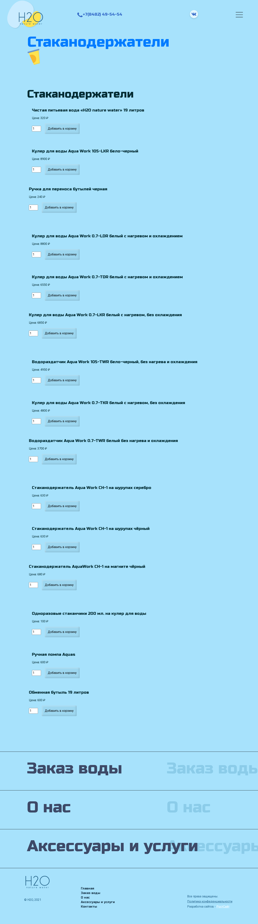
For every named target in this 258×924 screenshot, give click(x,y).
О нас (85, 897)
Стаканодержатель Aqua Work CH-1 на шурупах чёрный (91, 528)
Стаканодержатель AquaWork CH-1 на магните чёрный (87, 566)
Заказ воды (90, 893)
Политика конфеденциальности (209, 901)
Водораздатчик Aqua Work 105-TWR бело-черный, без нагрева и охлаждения (114, 361)
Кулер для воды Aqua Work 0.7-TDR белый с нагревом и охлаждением (107, 276)
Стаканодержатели (98, 42)
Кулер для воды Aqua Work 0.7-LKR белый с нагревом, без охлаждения (105, 314)
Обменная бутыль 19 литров (59, 692)
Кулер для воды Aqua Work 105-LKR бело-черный (85, 151)
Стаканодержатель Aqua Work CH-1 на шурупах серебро (91, 487)
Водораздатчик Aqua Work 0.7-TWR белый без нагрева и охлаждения (103, 440)
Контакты (89, 906)
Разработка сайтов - (208, 906)
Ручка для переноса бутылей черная (68, 189)
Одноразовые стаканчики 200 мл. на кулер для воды (89, 613)
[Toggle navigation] (239, 14)
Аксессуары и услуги (98, 902)
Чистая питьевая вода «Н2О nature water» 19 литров (88, 110)
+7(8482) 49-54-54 (102, 14)
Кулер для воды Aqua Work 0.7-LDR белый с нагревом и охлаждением (107, 236)
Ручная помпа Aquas (53, 654)
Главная (87, 888)
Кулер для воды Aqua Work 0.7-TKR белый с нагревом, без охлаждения (108, 402)
